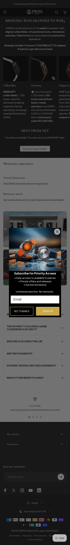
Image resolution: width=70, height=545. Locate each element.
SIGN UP (47, 311)
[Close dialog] (57, 231)
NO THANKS (21, 311)
